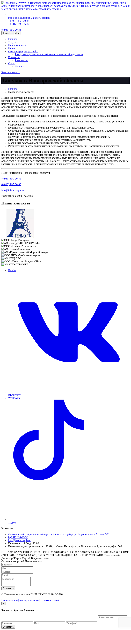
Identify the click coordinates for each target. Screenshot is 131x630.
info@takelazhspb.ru (19, 17)
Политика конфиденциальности (20, 600)
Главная (12, 39)
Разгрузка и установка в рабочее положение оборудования (49, 54)
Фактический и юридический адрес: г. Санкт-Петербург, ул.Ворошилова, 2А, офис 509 (58, 534)
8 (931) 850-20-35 (19, 20)
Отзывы (19, 66)
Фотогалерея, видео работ (23, 51)
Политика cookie (50, 600)
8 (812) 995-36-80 (19, 23)
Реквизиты (21, 60)
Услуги (12, 42)
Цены (11, 48)
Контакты (14, 57)
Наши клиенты (17, 45)
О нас (11, 63)
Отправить (8, 588)
